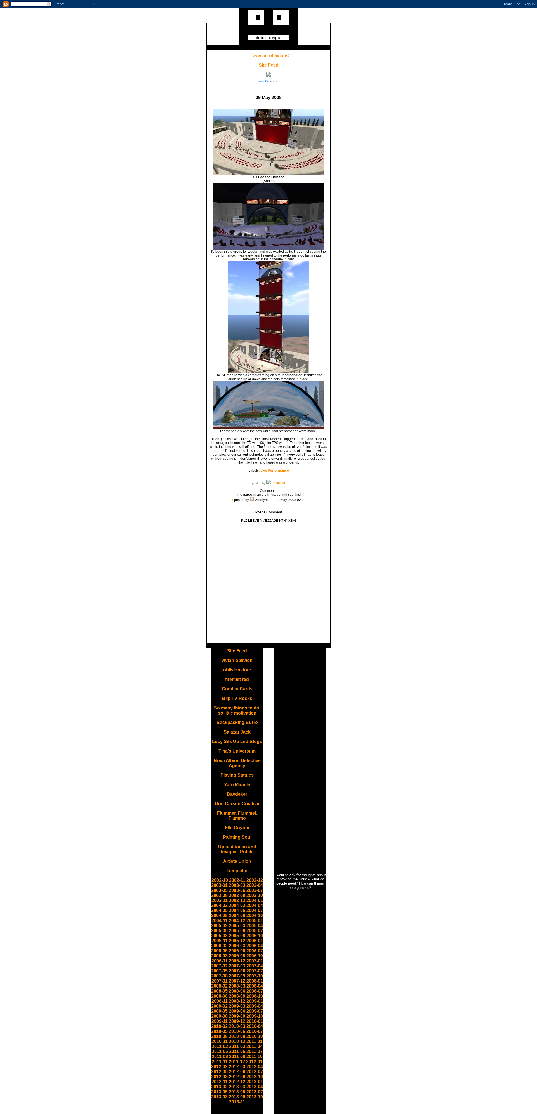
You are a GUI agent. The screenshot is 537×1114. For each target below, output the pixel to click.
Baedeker (237, 794)
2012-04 (254, 1066)
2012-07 (254, 1071)
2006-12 (237, 960)
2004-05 (219, 910)
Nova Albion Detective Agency (237, 763)
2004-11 (219, 920)
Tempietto (237, 870)
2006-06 (237, 950)
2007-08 (219, 976)
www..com (268, 81)
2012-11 (219, 1081)
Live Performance (274, 471)
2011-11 (220, 1061)
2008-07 (254, 991)
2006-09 (237, 955)
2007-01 (254, 960)
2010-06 (237, 1031)
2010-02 (219, 1026)
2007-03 (237, 965)
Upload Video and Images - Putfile (237, 849)
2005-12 (237, 940)
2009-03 (237, 1006)
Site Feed (269, 65)
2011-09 (237, 1056)
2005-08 (219, 935)
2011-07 (254, 1051)
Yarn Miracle (237, 784)
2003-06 (237, 890)
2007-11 (219, 981)
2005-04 (254, 925)
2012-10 (254, 1076)
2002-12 (254, 880)
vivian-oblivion (237, 660)
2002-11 (237, 880)
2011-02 (220, 1046)
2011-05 (220, 1051)
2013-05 (219, 1091)
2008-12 (237, 1001)
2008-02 (219, 986)
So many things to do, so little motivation (237, 710)
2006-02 (219, 945)
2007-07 (254, 971)
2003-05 (219, 890)
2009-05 (219, 1011)
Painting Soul (237, 837)
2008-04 (254, 986)
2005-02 (219, 925)
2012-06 (237, 1071)
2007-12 (237, 981)
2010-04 (254, 1026)
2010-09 (237, 1036)
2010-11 (219, 1041)
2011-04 (254, 1046)
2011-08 (220, 1056)
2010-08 (219, 1036)
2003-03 (237, 885)
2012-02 (219, 1066)
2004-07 (254, 910)
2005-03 (237, 925)
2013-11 (237, 1101)
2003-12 (237, 900)
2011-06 (237, 1051)
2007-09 (237, 976)
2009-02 (219, 1006)
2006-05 (219, 950)
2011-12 (237, 1061)
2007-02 (219, 965)
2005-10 (254, 935)
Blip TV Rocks (237, 698)
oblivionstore (237, 670)
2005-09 (237, 935)
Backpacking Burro (237, 722)
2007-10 (254, 976)
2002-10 (219, 880)
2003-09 (237, 895)
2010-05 (219, 1031)
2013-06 (237, 1091)
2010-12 (237, 1041)
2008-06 (237, 991)
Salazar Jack (237, 732)
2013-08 (219, 1096)
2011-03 (237, 1046)
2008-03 (237, 986)
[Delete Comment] (268, 504)
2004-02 (219, 905)
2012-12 (237, 1081)
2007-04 (254, 965)
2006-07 (254, 950)
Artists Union (237, 861)
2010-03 (237, 1026)
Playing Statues (237, 775)
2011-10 (254, 1056)
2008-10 (254, 996)
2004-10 (254, 915)
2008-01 (254, 981)
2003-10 (254, 895)
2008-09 (237, 996)
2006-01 (254, 940)
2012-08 (219, 1076)
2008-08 (219, 996)
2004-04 (254, 905)
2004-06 (237, 910)
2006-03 (237, 945)
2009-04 (254, 1006)
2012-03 (237, 1066)
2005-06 (237, 930)
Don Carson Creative (237, 803)
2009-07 (254, 1011)
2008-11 (219, 1001)
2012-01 (254, 1061)
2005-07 (254, 930)
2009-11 (219, 1021)
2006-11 (219, 960)
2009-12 (237, 1021)
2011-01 (254, 1041)
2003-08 (219, 895)
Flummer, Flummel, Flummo (237, 816)
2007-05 (219, 971)
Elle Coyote (237, 827)
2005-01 (254, 920)
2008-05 (219, 991)
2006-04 (254, 945)
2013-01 (254, 1081)
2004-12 (237, 920)
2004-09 (237, 915)
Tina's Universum (237, 751)
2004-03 (237, 905)
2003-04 (254, 885)
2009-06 (237, 1011)
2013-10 (254, 1096)
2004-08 (219, 915)
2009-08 (219, 1016)
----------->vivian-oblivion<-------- (268, 55)
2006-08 (219, 955)
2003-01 (219, 885)
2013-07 (254, 1091)
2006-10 (254, 955)
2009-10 (254, 1016)
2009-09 (237, 1016)
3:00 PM (279, 483)
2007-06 (237, 971)
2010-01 (254, 1021)
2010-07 (254, 1031)
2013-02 (219, 1086)
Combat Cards (237, 689)
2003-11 (219, 900)
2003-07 (254, 890)
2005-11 (219, 940)
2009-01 (254, 1001)
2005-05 (219, 930)
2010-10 (254, 1036)
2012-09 (237, 1076)
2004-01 (254, 900)
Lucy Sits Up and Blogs (237, 741)
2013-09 (237, 1096)
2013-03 (237, 1086)
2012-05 (219, 1071)
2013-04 (254, 1086)
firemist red (237, 679)
